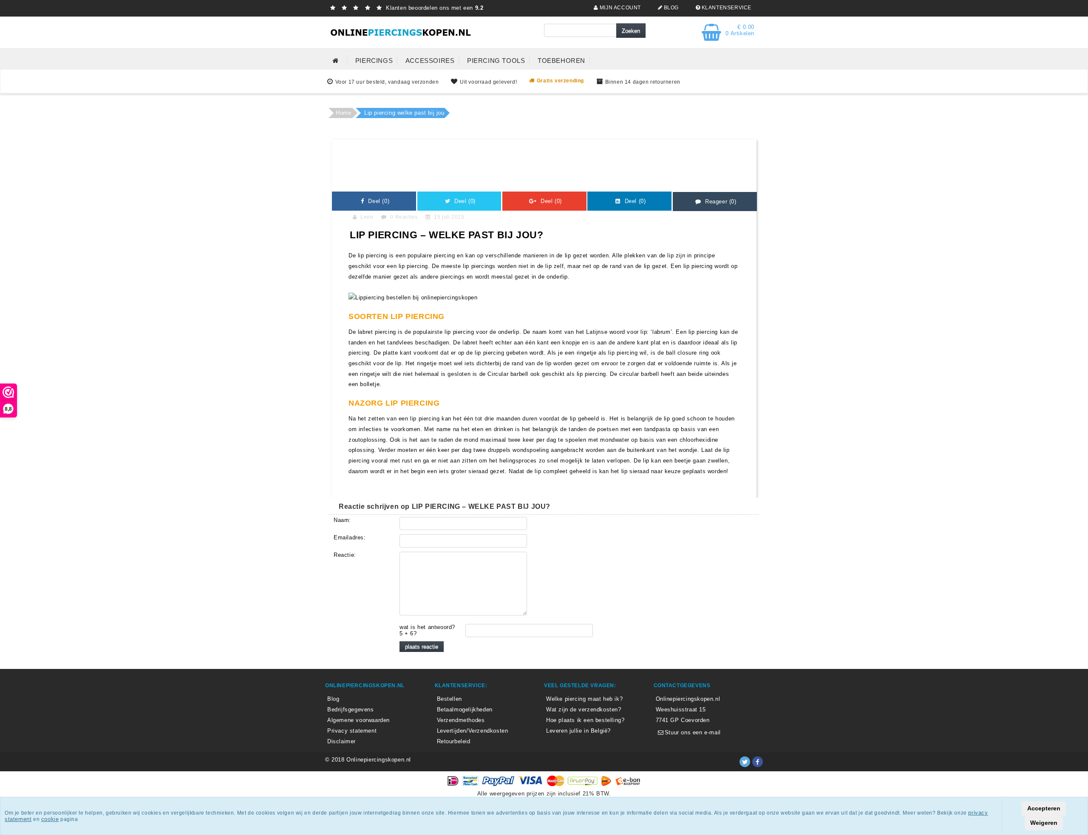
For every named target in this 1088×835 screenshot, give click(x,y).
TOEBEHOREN (561, 60)
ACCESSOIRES (430, 60)
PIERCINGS (374, 60)
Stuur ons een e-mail (692, 732)
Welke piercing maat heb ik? (584, 699)
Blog (333, 699)
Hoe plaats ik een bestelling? (585, 720)
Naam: (342, 520)
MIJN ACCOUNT (619, 8)
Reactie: (345, 555)
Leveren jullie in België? (578, 731)
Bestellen (449, 699)
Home (343, 113)
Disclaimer (341, 741)
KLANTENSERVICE (725, 8)
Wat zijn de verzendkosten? (583, 709)
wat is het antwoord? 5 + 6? (427, 630)
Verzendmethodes (461, 720)
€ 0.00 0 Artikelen (739, 30)
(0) (377, 201)
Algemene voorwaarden (358, 720)
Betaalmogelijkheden (465, 709)
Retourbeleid (453, 741)
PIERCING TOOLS (496, 60)
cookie (50, 819)
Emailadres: (350, 537)
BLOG (670, 8)
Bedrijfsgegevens (350, 709)
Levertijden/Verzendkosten (472, 731)
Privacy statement (352, 731)
